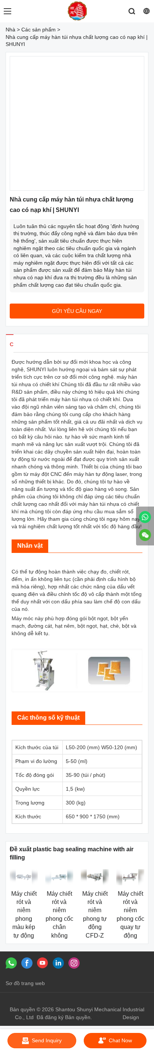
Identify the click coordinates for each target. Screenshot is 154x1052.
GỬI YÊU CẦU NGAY (77, 311)
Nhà (10, 30)
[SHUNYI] (145, 517)
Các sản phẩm (38, 30)
